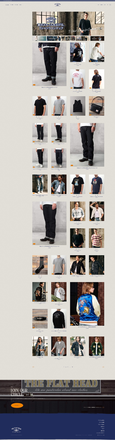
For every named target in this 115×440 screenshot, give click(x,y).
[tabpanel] (68, 23)
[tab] (39, 38)
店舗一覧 (102, 4)
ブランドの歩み (16, 4)
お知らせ (20, 4)
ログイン (105, 4)
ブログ (98, 4)
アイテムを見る (101, 420)
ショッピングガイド (100, 432)
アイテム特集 (11, 4)
